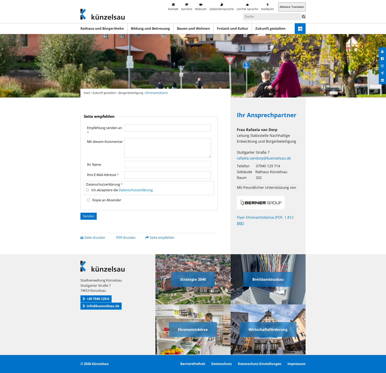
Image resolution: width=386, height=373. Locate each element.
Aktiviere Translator (292, 6)
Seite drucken (94, 237)
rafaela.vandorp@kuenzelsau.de (264, 158)
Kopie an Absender (106, 200)
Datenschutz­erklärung (104, 184)
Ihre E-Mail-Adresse (103, 175)
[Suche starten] (304, 16)
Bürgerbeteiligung (131, 93)
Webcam (201, 9)
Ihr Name (94, 164)
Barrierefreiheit (192, 364)
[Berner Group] (268, 202)
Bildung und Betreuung (150, 28)
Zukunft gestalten (270, 28)
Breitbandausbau (268, 279)
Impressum (296, 364)
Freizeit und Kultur (232, 28)
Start (87, 93)
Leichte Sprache (247, 9)
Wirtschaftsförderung (267, 329)
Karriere (186, 9)
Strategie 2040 (193, 279)
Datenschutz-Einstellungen (259, 364)
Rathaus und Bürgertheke (102, 28)
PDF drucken (126, 237)
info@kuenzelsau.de (103, 306)
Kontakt (173, 9)
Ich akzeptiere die (122, 190)
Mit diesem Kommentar (105, 141)
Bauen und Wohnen (193, 28)
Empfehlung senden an (104, 130)
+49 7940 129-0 (98, 299)
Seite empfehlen (162, 237)
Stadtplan (267, 9)
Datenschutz (221, 364)
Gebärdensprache (221, 9)
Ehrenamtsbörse (193, 329)
